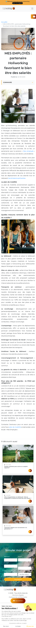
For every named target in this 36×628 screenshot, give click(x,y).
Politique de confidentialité (18, 597)
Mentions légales (18, 595)
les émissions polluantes (16, 178)
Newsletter (19, 601)
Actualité (4, 22)
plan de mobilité (15, 427)
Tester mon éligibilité (17, 3)
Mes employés (28, 151)
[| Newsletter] (33, 16)
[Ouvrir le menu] (32, 8)
